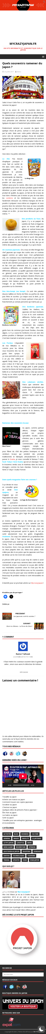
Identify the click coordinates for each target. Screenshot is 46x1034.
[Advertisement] (23, 25)
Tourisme (31, 856)
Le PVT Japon (8, 843)
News (29, 843)
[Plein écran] (40, 785)
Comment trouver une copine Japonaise (17, 802)
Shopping (26, 851)
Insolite (25, 838)
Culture (35, 834)
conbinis (9, 198)
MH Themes (37, 1032)
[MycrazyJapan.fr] (23, 9)
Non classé (8, 847)
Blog (16, 834)
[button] (44, 2)
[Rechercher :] (23, 974)
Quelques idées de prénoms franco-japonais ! (19, 810)
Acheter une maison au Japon (13, 799)
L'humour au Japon (9, 807)
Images (16, 838)
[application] (23, 776)
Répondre (24, 672)
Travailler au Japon (9, 797)
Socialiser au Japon (9, 804)
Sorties (7, 856)
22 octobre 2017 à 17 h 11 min (23, 657)
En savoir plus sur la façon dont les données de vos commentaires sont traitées (23, 739)
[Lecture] (5, 785)
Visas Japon (34, 860)
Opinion (32, 847)
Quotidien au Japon (11, 851)
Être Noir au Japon (9, 812)
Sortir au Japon (8, 818)
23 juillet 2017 (9, 72)
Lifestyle (20, 843)
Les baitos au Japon (9, 815)
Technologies (18, 856)
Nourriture (20, 847)
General (7, 838)
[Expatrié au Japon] (11, 1025)
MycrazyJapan (37, 583)
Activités (7, 834)
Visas (25, 860)
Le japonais (36, 838)
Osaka (12, 459)
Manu (19, 72)
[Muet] (37, 785)
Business (24, 834)
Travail (7, 860)
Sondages (38, 851)
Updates (16, 860)
